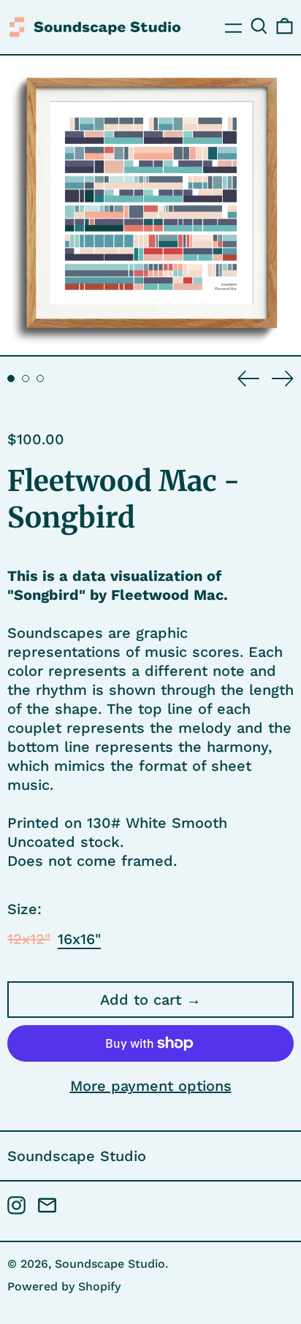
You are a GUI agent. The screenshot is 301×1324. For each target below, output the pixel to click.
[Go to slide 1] (11, 378)
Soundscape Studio (76, 1156)
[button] (259, 25)
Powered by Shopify (64, 1286)
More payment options (151, 1086)
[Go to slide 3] (40, 378)
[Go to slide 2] (25, 378)
